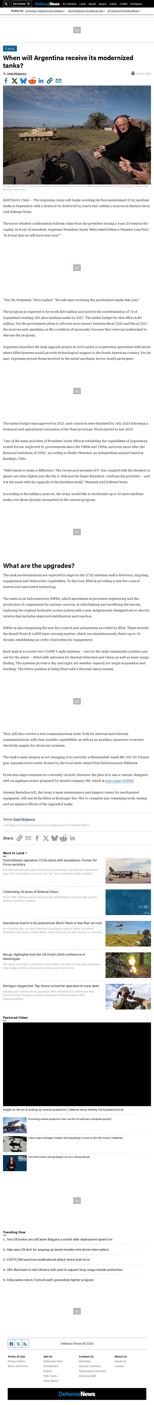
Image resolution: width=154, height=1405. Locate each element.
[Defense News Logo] (47, 4)
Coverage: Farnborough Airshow (44, 10)
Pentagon (136, 3)
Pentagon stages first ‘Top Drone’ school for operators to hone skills (51, 985)
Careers (119, 1366)
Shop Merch (50, 1381)
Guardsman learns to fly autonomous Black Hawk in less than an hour (52, 922)
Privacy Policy (16, 1361)
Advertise (85, 1361)
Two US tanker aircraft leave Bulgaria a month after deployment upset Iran (60, 1239)
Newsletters (50, 1366)
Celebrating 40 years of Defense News (30, 891)
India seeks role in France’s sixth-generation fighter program (50, 1279)
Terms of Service (18, 1366)
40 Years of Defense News (123, 10)
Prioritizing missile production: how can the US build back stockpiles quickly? (70, 1119)
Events (47, 1371)
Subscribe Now (53, 1361)
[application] (77, 1064)
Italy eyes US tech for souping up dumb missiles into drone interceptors (58, 1249)
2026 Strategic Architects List (85, 10)
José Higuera (16, 73)
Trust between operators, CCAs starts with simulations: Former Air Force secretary (50, 862)
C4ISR (124, 3)
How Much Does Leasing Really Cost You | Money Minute (59, 1157)
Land (82, 3)
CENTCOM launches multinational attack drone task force (48, 1259)
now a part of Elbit (119, 780)
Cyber (113, 3)
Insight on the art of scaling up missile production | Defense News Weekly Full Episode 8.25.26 (63, 1109)
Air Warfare (70, 3)
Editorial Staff (87, 1376)
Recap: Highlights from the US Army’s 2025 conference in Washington (44, 956)
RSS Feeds (50, 1376)
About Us (120, 1361)
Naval (92, 3)
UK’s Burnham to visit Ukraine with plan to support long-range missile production (65, 1269)
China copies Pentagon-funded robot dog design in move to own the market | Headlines (75, 1137)
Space (103, 3)
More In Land (14, 853)
